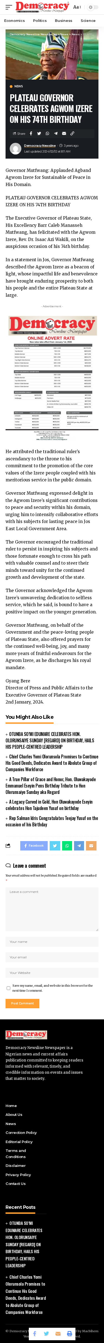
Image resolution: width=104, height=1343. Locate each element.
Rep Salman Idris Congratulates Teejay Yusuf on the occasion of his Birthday (52, 821)
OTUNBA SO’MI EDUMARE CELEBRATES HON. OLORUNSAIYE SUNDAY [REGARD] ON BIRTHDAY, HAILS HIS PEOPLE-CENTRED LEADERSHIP (50, 740)
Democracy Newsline (39, 146)
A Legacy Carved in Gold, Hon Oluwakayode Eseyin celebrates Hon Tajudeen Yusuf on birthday (49, 804)
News (18, 86)
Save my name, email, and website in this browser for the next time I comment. (52, 988)
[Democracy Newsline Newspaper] (42, 7)
